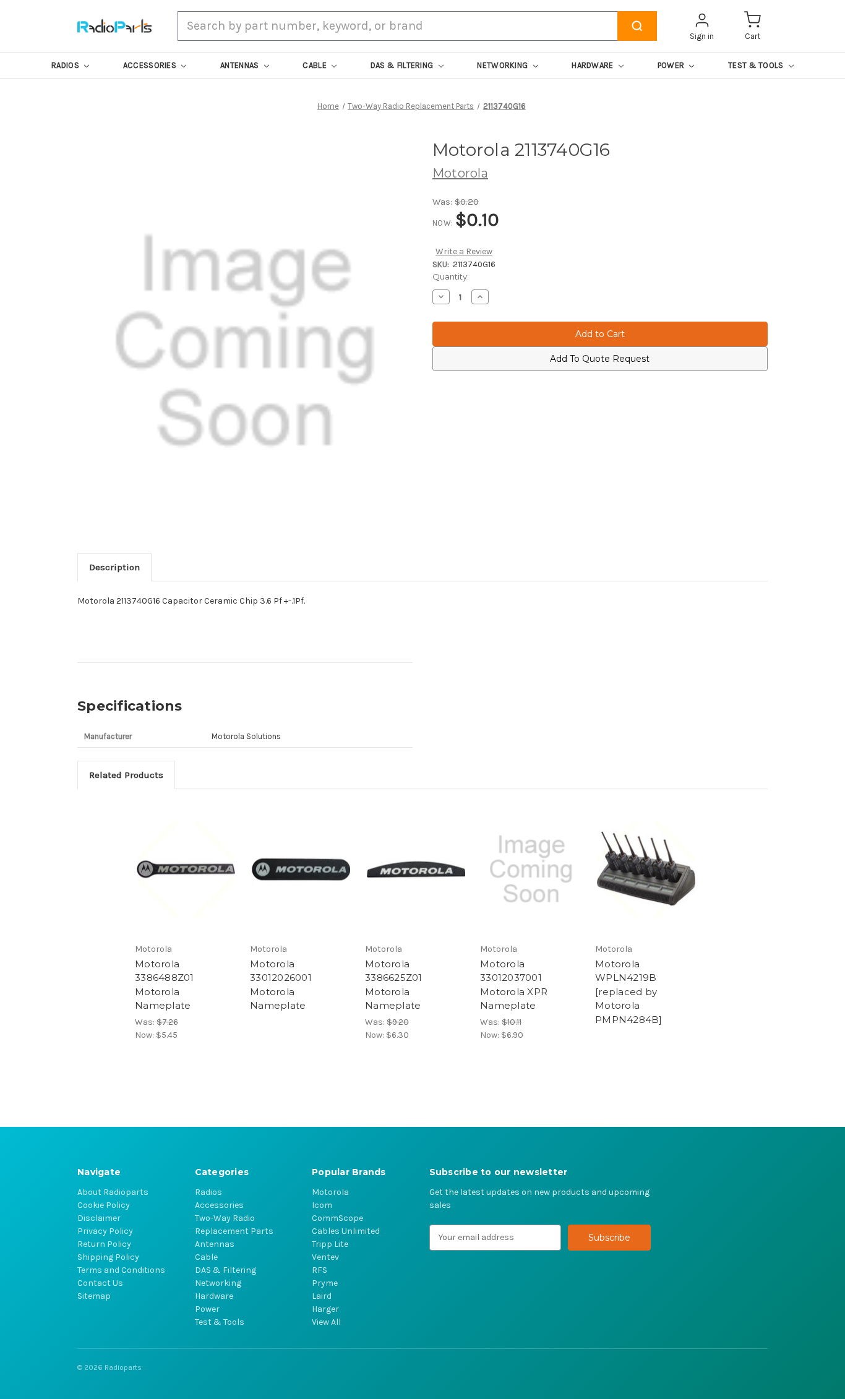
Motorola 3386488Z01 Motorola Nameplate (164, 985)
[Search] (637, 26)
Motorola (330, 1192)
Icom (322, 1205)
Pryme (325, 1283)
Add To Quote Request (600, 358)
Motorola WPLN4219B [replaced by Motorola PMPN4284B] (629, 991)
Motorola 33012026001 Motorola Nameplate (281, 985)
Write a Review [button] (463, 251)
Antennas (214, 1244)
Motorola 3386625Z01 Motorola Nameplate (393, 985)
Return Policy (104, 1244)
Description (114, 567)
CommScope (337, 1218)
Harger (325, 1309)
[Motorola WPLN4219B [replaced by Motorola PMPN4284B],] (646, 869)
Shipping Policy (108, 1257)
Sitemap (94, 1296)
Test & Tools (219, 1322)
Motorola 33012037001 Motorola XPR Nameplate (513, 985)
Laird (322, 1296)
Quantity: (450, 276)
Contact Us (100, 1283)
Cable (206, 1257)
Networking (218, 1283)
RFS (319, 1270)
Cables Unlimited (346, 1231)
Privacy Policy (105, 1231)
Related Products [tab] (126, 775)
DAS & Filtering (225, 1270)
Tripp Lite (330, 1244)
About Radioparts (112, 1192)
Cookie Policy (103, 1205)
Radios (208, 1192)
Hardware (214, 1296)
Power (207, 1309)
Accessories (219, 1205)
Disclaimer (99, 1218)
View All (326, 1322)
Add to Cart (186, 869)
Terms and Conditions (121, 1270)
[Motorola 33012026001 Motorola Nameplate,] (301, 869)
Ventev (325, 1257)
